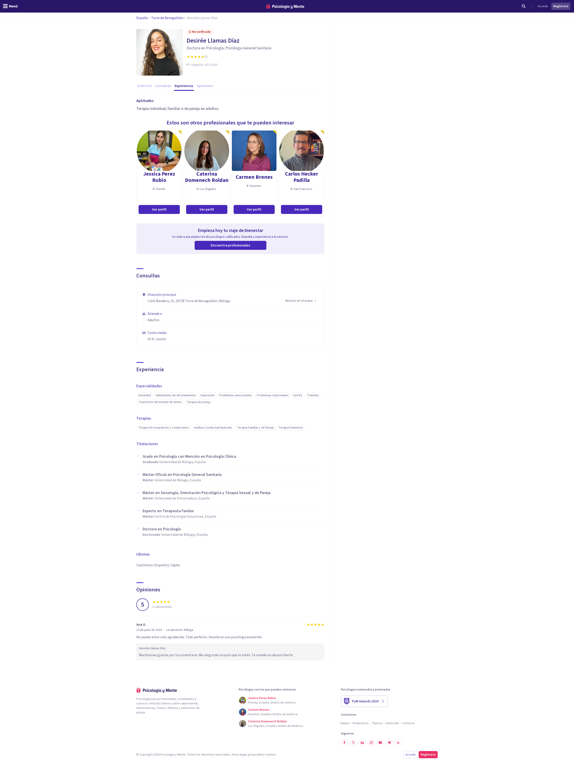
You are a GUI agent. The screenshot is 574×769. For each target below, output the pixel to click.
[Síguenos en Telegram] (389, 742)
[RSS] (398, 742)
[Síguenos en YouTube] (380, 742)
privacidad (255, 754)
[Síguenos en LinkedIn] (362, 742)
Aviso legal (239, 754)
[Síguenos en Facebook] (344, 742)
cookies (270, 754)
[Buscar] (523, 6)
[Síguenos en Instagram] (371, 742)
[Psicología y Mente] (285, 6)
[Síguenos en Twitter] (353, 742)
